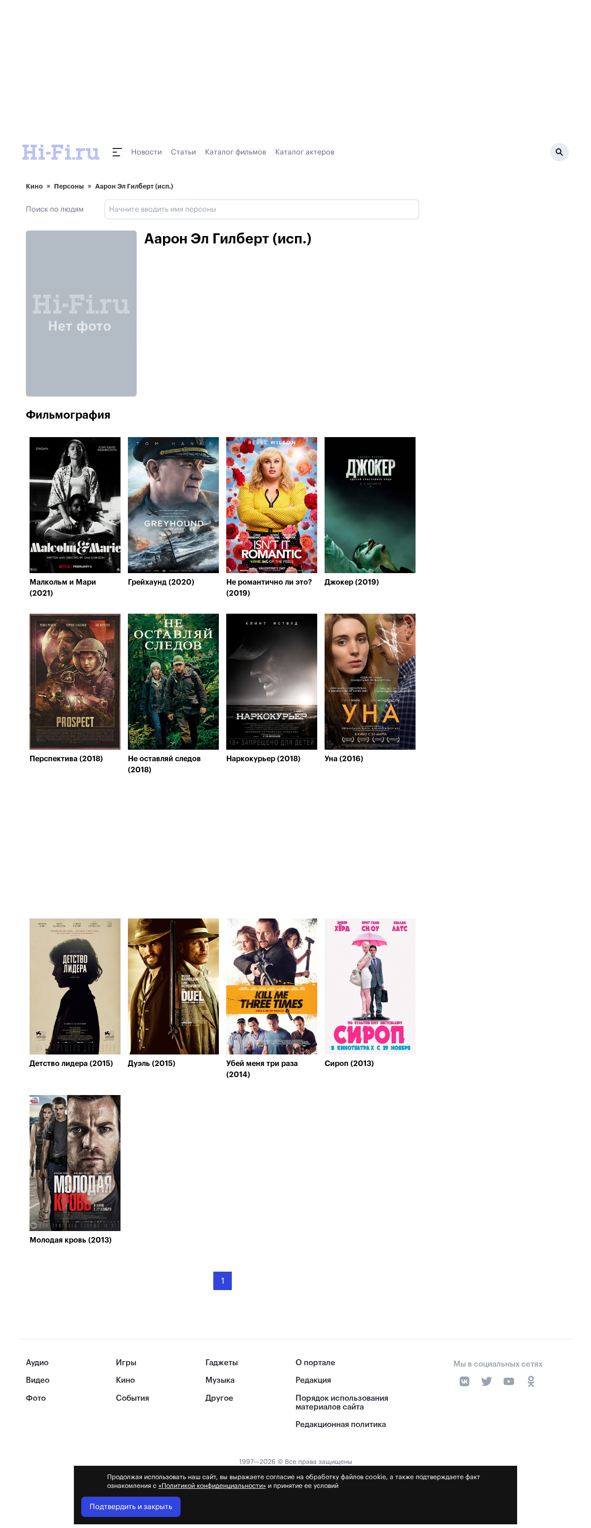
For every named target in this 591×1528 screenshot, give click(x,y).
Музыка (220, 1380)
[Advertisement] (222, 849)
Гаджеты (221, 1363)
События (132, 1398)
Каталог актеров (304, 152)
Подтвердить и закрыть (131, 1506)
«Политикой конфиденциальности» (212, 1486)
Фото (36, 1398)
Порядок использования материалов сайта (342, 1402)
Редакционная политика (341, 1424)
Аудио (37, 1363)
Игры (126, 1363)
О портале (315, 1363)
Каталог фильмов (235, 152)
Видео (37, 1380)
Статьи (183, 152)
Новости (146, 152)
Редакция (313, 1380)
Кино (34, 186)
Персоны (69, 186)
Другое (219, 1398)
